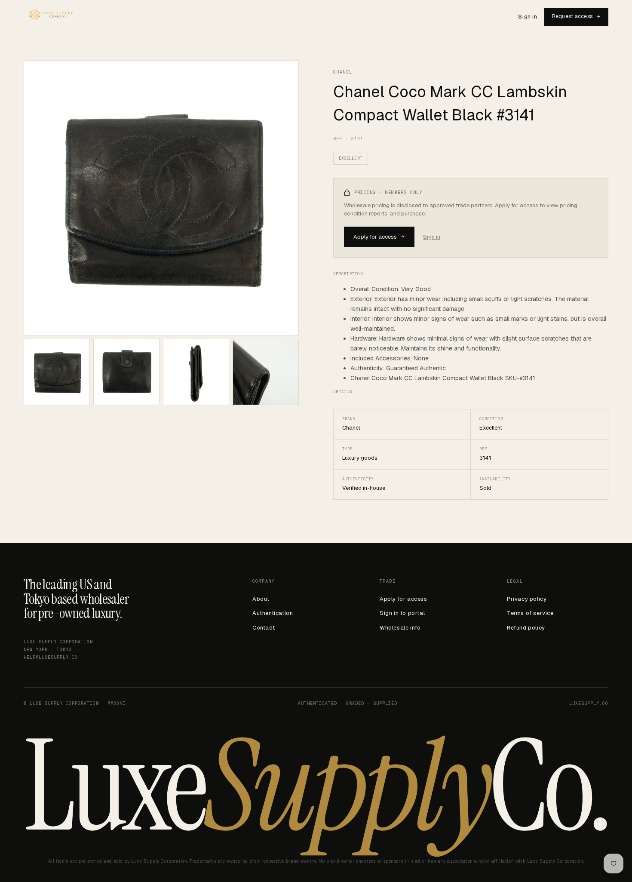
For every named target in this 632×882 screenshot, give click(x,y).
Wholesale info (400, 627)
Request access (572, 16)
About (261, 598)
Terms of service (530, 613)
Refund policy (526, 627)
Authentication (272, 613)
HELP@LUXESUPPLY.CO (51, 657)
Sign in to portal (402, 613)
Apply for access (375, 236)
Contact (263, 627)
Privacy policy (526, 598)
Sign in (527, 16)
